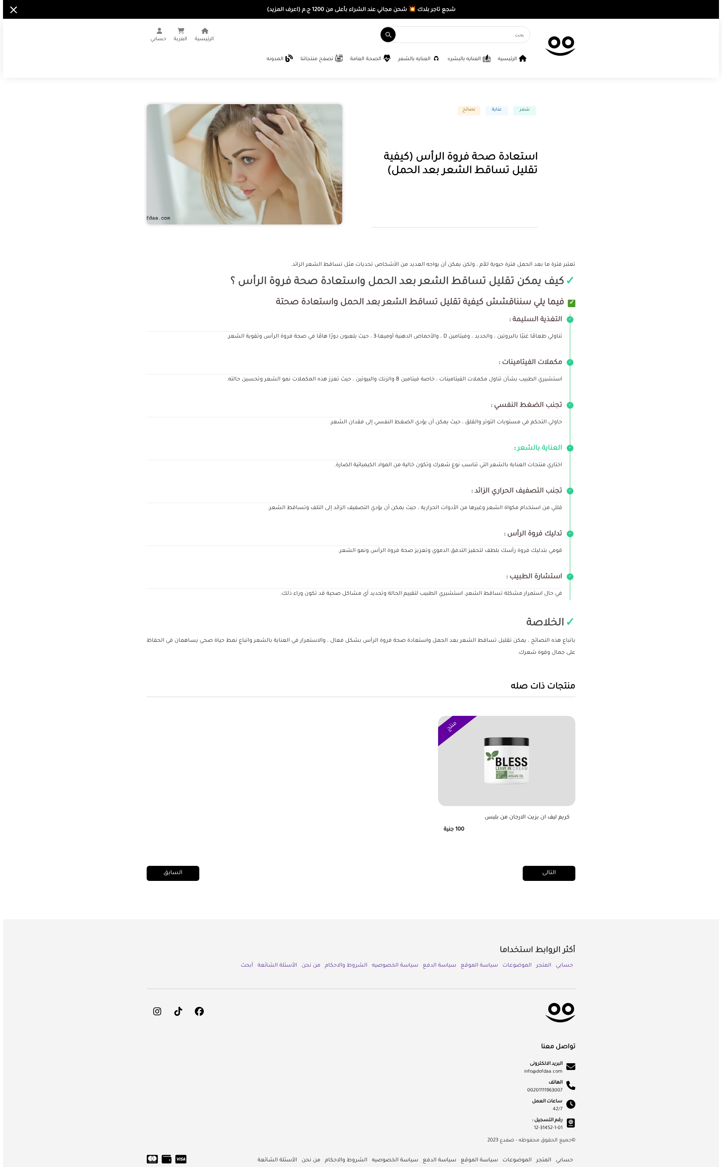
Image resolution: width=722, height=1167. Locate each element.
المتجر (543, 966)
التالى (549, 873)
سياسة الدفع (439, 966)
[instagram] (157, 1011)
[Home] (560, 61)
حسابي (564, 966)
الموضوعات (517, 966)
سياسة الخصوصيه (395, 966)
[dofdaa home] (560, 1028)
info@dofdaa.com (543, 1072)
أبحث (247, 966)
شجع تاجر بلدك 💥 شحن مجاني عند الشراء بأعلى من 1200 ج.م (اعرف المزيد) (361, 10)
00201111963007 (545, 1090)
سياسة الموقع (479, 966)
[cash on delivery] (166, 1163)
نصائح (469, 110)
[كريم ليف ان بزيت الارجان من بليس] (506, 769)
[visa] (181, 1163)
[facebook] (199, 1011)
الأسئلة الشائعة (277, 966)
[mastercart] (152, 1163)
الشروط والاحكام (346, 966)
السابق (173, 873)
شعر (525, 110)
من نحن (311, 966)
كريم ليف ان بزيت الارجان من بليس (527, 818)
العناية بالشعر (539, 448)
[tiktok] (178, 1011)
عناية (497, 110)
